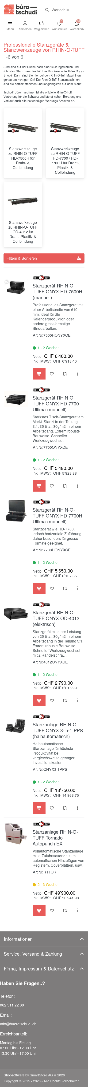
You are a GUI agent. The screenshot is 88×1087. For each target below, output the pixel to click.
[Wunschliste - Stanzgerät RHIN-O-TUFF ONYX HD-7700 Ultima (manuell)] (52, 486)
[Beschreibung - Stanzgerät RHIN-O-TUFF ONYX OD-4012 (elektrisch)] (77, 700)
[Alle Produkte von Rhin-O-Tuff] (41, 278)
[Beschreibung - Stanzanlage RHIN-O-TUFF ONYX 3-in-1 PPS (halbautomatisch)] (77, 808)
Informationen (18, 938)
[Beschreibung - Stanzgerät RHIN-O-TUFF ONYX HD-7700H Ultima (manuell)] (77, 588)
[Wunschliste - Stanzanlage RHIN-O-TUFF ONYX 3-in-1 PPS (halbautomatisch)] (52, 808)
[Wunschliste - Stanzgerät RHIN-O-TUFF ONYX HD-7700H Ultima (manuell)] (52, 588)
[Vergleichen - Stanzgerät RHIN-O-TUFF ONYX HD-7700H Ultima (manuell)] (64, 588)
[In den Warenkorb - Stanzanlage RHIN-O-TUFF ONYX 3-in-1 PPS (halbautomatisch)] (39, 808)
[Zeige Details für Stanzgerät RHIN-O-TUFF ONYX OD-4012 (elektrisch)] (16, 614)
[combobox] (63, 10)
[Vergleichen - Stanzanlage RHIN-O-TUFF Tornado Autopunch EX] (64, 910)
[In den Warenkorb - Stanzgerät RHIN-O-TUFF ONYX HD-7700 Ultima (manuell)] (39, 486)
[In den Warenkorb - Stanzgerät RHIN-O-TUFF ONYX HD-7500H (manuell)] (39, 374)
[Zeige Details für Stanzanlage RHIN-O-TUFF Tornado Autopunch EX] (16, 833)
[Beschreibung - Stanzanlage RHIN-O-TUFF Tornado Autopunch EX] (77, 910)
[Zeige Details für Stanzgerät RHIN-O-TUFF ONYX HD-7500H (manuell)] (16, 287)
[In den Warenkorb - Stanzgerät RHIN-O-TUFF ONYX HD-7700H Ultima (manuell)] (39, 588)
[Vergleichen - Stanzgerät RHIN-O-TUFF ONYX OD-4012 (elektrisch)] (64, 700)
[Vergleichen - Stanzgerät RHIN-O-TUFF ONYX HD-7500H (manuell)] (64, 374)
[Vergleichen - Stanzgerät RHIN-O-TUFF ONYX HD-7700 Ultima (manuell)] (64, 486)
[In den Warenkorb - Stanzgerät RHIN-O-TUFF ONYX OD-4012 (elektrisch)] (39, 700)
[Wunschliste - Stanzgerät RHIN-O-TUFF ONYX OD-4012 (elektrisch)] (52, 700)
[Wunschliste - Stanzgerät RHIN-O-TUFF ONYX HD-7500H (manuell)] (52, 374)
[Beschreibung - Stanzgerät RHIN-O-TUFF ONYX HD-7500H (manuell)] (77, 374)
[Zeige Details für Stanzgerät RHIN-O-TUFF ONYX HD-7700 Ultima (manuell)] (16, 399)
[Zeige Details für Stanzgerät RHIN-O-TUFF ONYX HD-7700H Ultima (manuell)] (16, 511)
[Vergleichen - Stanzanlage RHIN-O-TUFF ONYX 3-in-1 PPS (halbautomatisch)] (64, 808)
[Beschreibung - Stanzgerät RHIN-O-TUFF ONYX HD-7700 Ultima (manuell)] (77, 486)
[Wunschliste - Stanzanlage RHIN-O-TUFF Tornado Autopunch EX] (52, 910)
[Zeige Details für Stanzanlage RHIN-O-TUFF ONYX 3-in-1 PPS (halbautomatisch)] (16, 726)
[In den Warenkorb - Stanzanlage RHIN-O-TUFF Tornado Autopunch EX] (39, 910)
